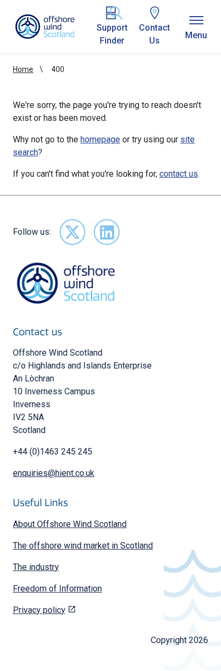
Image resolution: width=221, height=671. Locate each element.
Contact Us (154, 34)
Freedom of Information (57, 588)
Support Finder (112, 34)
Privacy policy (39, 610)
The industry (36, 567)
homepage (100, 139)
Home (23, 69)
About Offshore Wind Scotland (70, 524)
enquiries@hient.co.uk (53, 473)
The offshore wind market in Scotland (83, 545)
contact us (178, 174)
